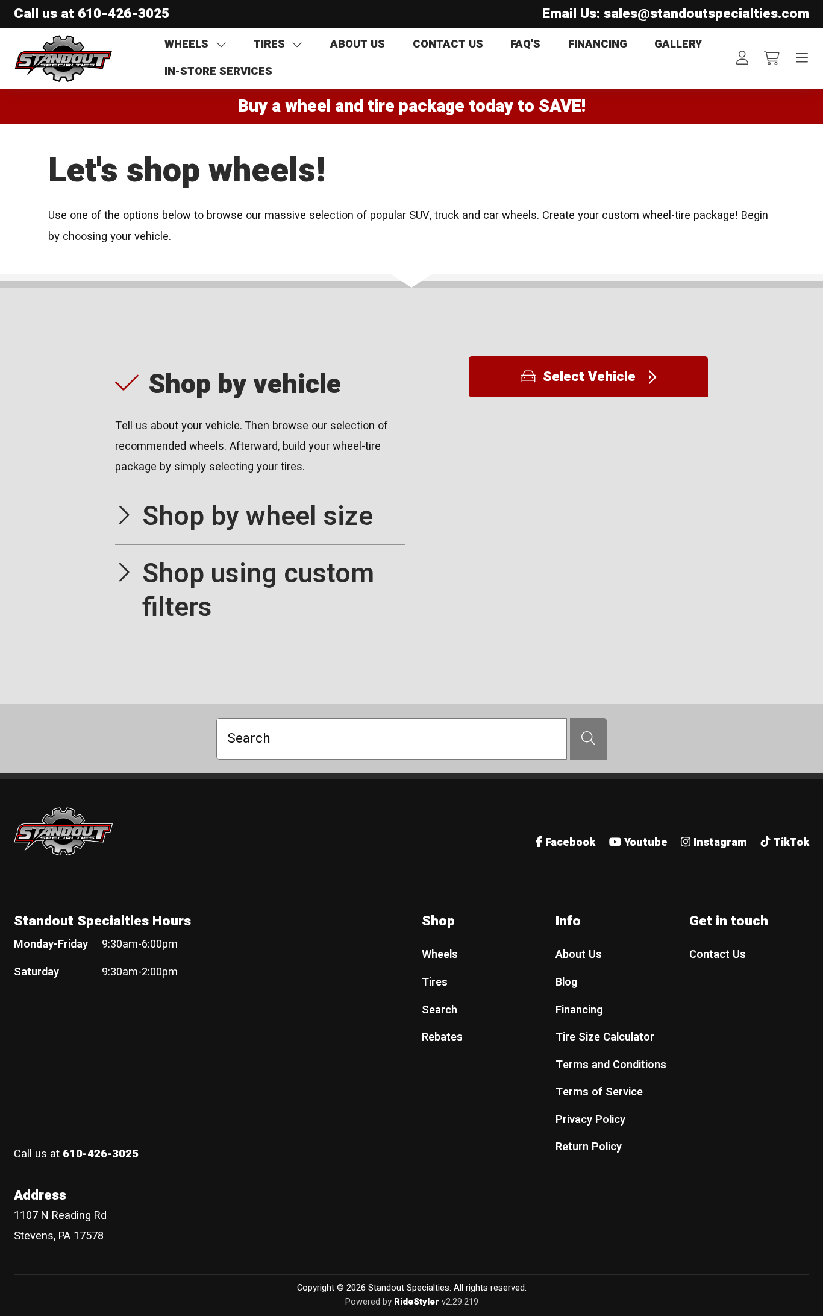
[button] (260, 422)
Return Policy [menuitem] (588, 1147)
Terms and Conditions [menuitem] (610, 1065)
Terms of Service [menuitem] (599, 1092)
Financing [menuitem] (578, 1010)
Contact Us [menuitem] (717, 954)
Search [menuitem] (439, 1010)
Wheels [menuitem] (440, 954)
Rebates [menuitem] (442, 1037)
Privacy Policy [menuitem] (590, 1120)
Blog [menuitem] (566, 982)
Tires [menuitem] (435, 982)
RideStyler (416, 1302)
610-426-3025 (123, 14)
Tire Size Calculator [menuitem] (604, 1037)
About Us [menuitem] (578, 954)
